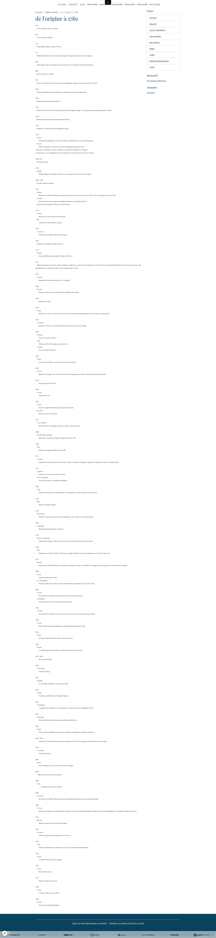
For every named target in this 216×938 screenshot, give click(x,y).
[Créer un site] (14, 935)
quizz (152, 67)
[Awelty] (94, 935)
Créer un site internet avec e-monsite (89, 923)
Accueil (62, 4)
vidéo (152, 55)
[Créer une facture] (121, 935)
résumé (153, 24)
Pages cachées (51, 12)
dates (152, 48)
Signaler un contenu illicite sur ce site (126, 923)
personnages (155, 36)
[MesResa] (68, 935)
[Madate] (41, 935)
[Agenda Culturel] (201, 935)
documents (155, 42)
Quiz (82, 4)
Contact (73, 4)
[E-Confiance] (148, 935)
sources (153, 18)
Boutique (155, 4)
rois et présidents (157, 30)
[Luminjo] (174, 935)
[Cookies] (4, 933)
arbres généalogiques (159, 61)
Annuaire (92, 4)
